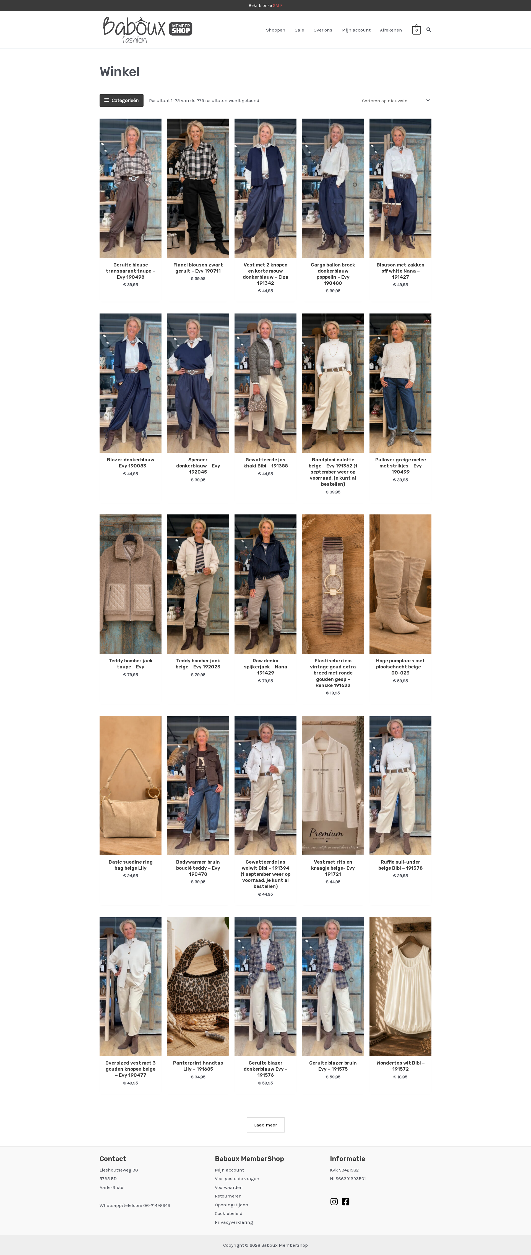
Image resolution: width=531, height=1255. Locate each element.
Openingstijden (231, 1204)
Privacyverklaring (234, 1222)
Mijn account (356, 30)
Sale (299, 30)
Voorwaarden (229, 1187)
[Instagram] (334, 1202)
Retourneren (228, 1196)
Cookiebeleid (229, 1213)
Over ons (323, 30)
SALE (278, 5)
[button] (428, 29)
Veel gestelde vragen (237, 1178)
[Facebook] (346, 1202)
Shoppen (275, 30)
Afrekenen (391, 30)
